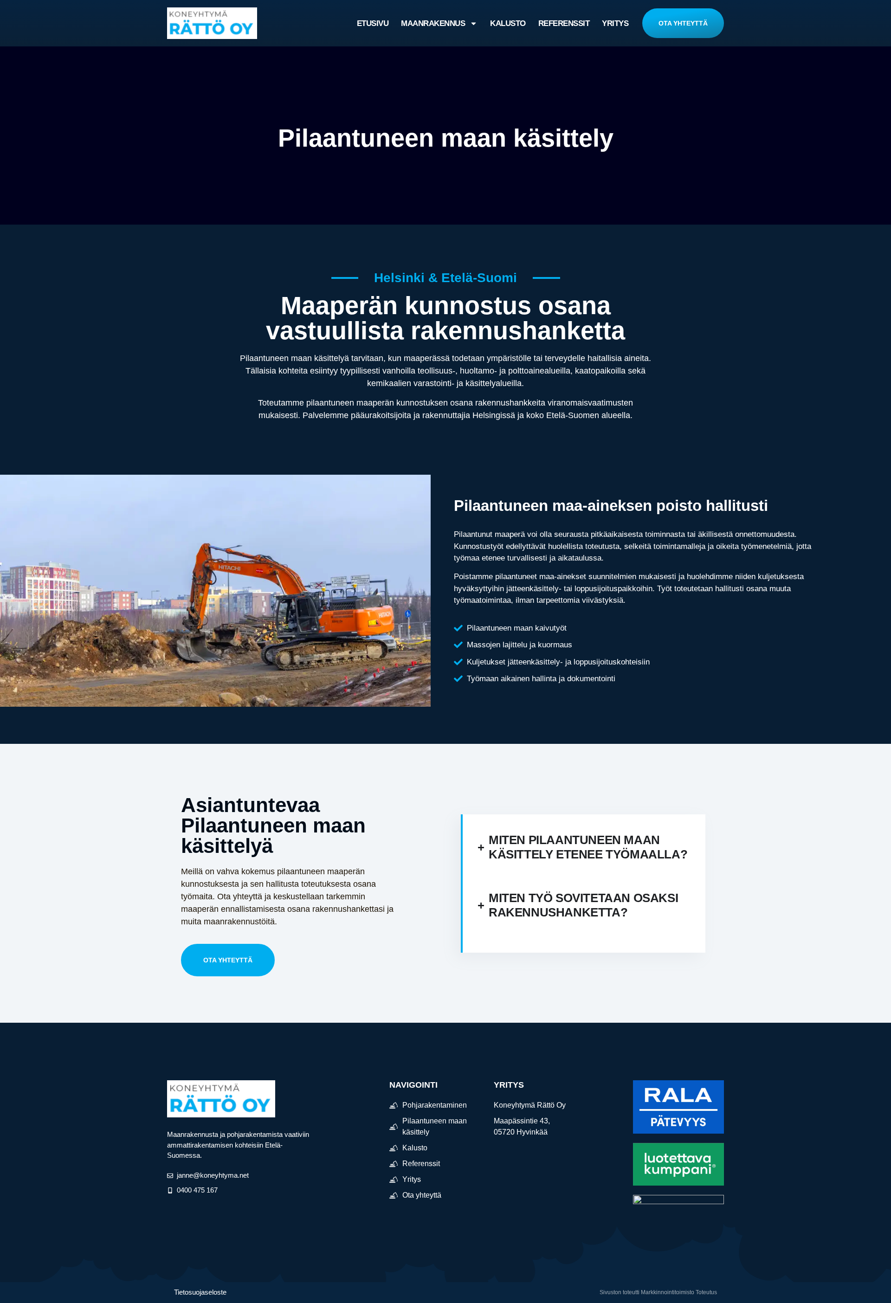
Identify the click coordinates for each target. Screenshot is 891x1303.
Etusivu (373, 23)
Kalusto (508, 23)
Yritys (615, 23)
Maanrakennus (433, 23)
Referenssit (564, 23)
